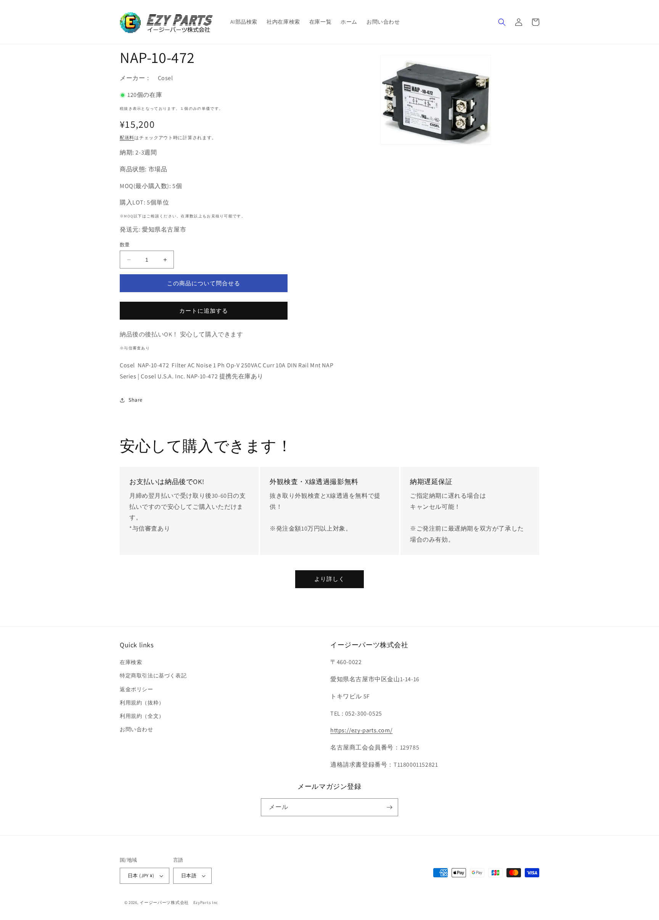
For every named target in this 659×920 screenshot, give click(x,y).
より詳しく (329, 578)
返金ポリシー (136, 689)
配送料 (127, 137)
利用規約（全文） (142, 716)
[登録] (389, 807)
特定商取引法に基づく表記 (153, 675)
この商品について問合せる (203, 283)
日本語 (188, 875)
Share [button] (136, 399)
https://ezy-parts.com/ (361, 730)
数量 (125, 244)
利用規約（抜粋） (142, 702)
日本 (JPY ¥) (141, 875)
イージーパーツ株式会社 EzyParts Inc (181, 902)
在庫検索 (131, 662)
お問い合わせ (136, 729)
